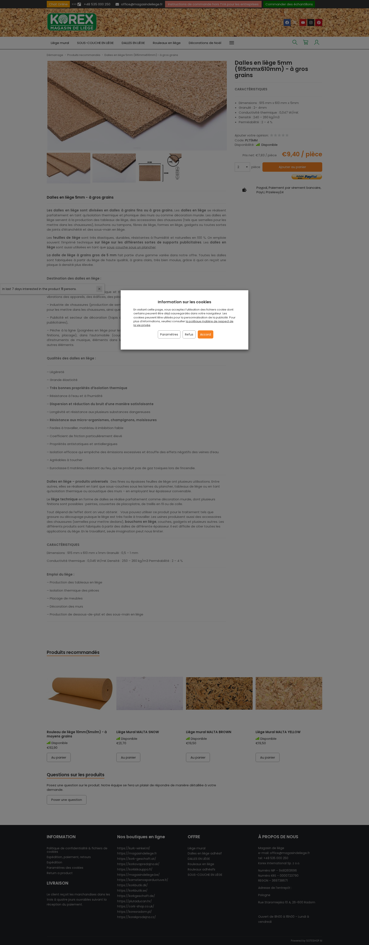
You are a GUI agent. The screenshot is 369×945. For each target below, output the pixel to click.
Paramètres (169, 334)
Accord (205, 334)
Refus (189, 334)
